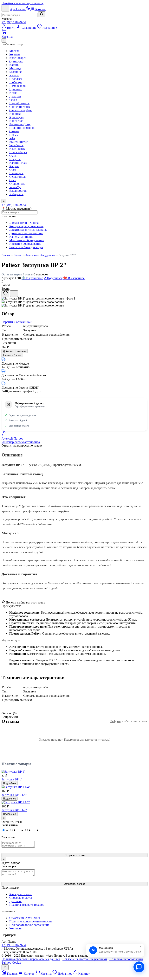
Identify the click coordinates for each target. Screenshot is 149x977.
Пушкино (15, 89)
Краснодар (16, 117)
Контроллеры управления (26, 226)
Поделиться (53, 278)
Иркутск (15, 159)
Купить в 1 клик (12, 355)
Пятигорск (16, 173)
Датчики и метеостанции (26, 233)
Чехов (13, 99)
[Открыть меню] (5, 8)
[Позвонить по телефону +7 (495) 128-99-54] (28, 9)
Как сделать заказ (20, 894)
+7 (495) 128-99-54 (14, 22)
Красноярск (17, 148)
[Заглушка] (33, 305)
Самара (14, 131)
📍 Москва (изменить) (16, 208)
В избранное (74, 278)
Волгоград (16, 120)
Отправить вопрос (74, 883)
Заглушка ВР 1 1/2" (14, 810)
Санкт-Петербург (20, 110)
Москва (7, 18)
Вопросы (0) (10, 716)
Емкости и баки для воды (26, 247)
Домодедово (17, 85)
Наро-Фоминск (19, 103)
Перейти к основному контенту (22, 3)
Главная (6, 255)
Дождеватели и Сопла (24, 222)
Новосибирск (18, 152)
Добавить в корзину (14, 351)
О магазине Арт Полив (24, 918)
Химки (14, 75)
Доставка (15, 901)
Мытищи (15, 68)
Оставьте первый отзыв (17, 274)
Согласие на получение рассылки (84, 959)
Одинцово (16, 61)
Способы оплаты (20, 897)
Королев (14, 54)
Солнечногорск (19, 106)
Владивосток (18, 190)
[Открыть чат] (138, 966)
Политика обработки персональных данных (31, 959)
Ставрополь (17, 183)
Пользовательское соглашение (29, 924)
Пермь (13, 134)
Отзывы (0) (9, 713)
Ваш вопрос (9, 866)
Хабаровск (16, 194)
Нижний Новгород (22, 127)
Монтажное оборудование (26, 240)
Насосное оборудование (25, 243)
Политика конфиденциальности (30, 921)
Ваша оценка (10, 825)
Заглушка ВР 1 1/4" (14, 794)
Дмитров (15, 96)
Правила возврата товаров (26, 904)
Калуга (14, 166)
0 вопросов (41, 274)
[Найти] (41, 14)
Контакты (15, 928)
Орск (12, 169)
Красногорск (17, 57)
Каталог (40, 9)
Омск (12, 155)
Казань (13, 64)
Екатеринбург (18, 141)
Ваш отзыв (8, 837)
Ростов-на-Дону (19, 124)
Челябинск (16, 145)
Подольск (15, 78)
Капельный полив (21, 236)
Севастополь (17, 176)
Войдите (115, 721)
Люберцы (15, 82)
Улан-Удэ (15, 187)
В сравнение (32, 278)
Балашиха (15, 71)
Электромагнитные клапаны (28, 229)
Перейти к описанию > (17, 322)
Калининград (18, 162)
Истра (13, 92)
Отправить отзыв (75, 855)
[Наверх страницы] (5, 967)
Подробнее (9, 783)
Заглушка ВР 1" (12, 779)
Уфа (12, 138)
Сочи (12, 180)
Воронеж (15, 113)
